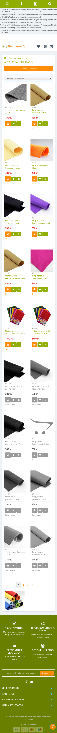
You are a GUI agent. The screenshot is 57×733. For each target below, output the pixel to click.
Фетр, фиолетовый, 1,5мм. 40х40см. (40, 387)
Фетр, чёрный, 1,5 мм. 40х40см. (13, 387)
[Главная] (5, 58)
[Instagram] (26, 681)
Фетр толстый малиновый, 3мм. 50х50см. (40, 278)
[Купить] (8, 123)
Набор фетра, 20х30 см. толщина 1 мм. (41, 332)
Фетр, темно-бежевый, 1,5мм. (39, 553)
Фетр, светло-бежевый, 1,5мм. (12, 166)
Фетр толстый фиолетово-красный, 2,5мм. (41, 223)
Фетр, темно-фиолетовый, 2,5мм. (14, 442)
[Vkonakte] (30, 681)
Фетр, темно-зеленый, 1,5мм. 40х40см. (39, 499)
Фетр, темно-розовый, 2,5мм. (12, 498)
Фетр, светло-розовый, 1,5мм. (39, 111)
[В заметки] (13, 123)
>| (38, 585)
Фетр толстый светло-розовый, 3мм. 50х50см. (15, 278)
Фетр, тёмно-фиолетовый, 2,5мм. (41, 442)
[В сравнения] (18, 123)
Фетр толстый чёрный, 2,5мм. (12, 221)
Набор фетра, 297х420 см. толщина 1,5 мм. (15, 333)
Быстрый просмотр (15, 96)
